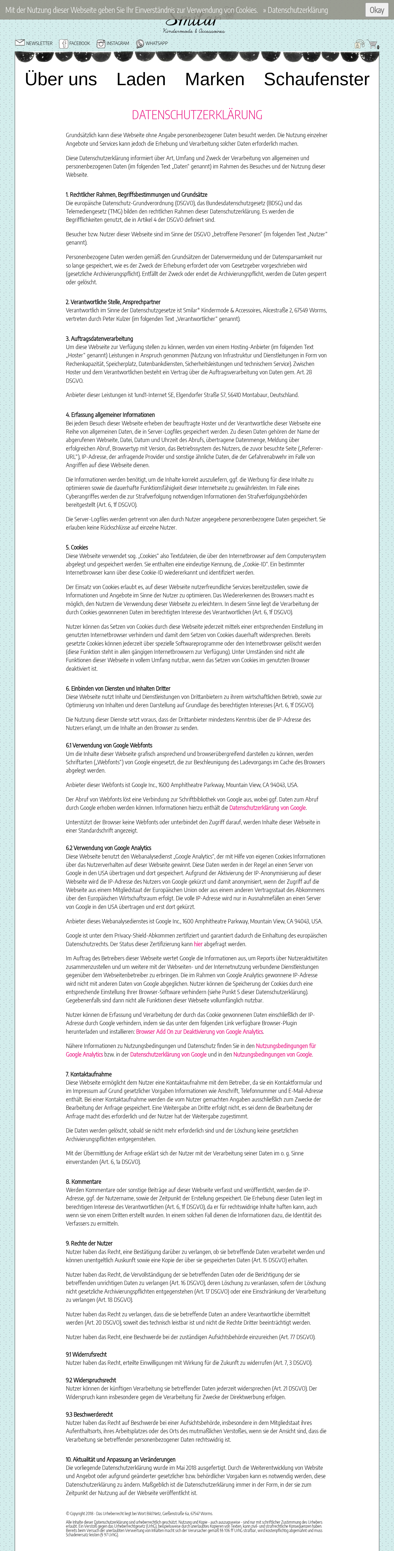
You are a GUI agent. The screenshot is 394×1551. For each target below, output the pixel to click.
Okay (377, 9)
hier (198, 943)
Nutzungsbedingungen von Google (272, 1054)
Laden (143, 79)
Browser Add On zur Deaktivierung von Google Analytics (199, 1031)
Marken (224, 79)
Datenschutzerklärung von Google (267, 807)
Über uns (60, 79)
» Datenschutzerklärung (295, 9)
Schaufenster (323, 79)
